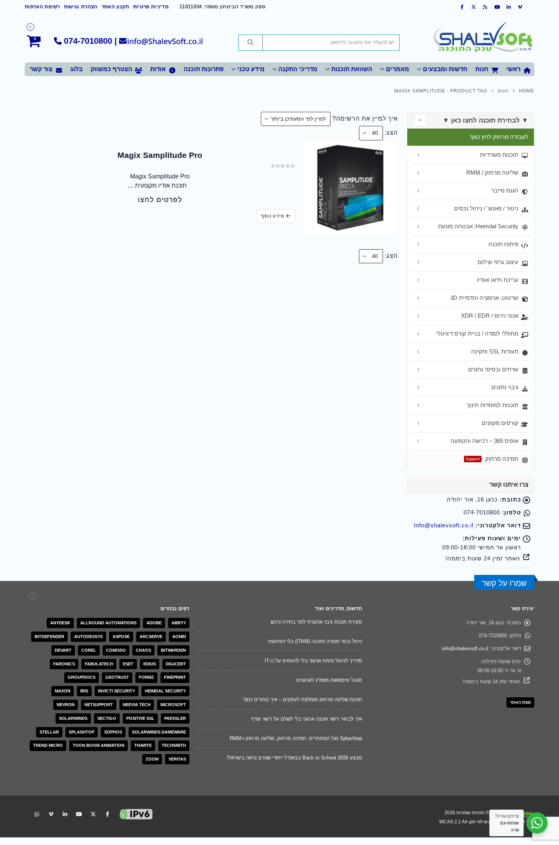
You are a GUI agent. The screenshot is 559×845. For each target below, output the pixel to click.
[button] (420, 120)
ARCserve (151, 636)
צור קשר (41, 69)
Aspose (121, 636)
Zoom (152, 759)
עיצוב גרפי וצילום (498, 262)
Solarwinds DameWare (159, 732)
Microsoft (173, 704)
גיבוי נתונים (504, 387)
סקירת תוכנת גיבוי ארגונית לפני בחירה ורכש (316, 622)
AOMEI (179, 636)
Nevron (66, 704)
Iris (84, 691)
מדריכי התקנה (298, 69)
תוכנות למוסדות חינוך (492, 405)
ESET (128, 664)
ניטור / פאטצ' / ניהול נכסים (486, 208)
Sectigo (106, 718)
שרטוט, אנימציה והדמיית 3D (484, 297)
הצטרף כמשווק (111, 69)
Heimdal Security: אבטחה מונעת (478, 226)
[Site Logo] (483, 38)
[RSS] (486, 7)
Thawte (143, 745)
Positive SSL (140, 718)
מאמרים (397, 69)
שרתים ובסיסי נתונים (493, 369)
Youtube (79, 814)
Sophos (113, 732)
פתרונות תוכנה (204, 69)
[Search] (250, 42)
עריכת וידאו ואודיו (497, 280)
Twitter (93, 814)
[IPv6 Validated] (136, 813)
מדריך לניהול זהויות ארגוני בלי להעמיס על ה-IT (313, 661)
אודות (158, 69)
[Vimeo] (520, 7)
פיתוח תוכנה (503, 244)
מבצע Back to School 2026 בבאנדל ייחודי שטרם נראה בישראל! (294, 758)
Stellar (49, 732)
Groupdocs (81, 677)
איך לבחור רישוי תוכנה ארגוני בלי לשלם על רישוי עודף (306, 719)
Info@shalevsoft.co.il (443, 525)
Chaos (143, 650)
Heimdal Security (165, 691)
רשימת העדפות (42, 7)
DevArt (63, 650)
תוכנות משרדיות (499, 154)
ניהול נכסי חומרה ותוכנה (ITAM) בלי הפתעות (315, 641)
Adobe (154, 623)
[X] (474, 7)
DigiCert (176, 664)
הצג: (391, 132)
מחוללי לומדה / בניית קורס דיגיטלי (477, 333)
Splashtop (81, 732)
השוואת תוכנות (351, 69)
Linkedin (65, 814)
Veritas (177, 759)
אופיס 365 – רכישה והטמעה (484, 441)
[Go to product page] (350, 188)
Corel (88, 650)
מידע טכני (251, 69)
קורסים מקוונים (500, 423)
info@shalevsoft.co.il (465, 648)
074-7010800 (88, 41)
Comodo (116, 650)
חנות (481, 69)
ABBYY (179, 623)
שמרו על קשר (504, 583)
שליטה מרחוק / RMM (492, 172)
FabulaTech (99, 664)
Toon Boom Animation (98, 745)
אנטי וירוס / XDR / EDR (489, 315)
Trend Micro (48, 745)
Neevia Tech (137, 704)
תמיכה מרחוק (491, 458)
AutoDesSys (88, 636)
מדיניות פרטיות (150, 7)
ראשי (513, 69)
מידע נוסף (272, 216)
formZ (146, 677)
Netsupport (98, 704)
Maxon (62, 691)
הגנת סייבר (504, 190)
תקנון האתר (115, 7)
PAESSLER (175, 718)
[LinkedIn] (509, 7)
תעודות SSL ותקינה (494, 351)
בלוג (76, 69)
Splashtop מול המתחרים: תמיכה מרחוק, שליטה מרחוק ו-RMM (296, 738)
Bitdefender (49, 636)
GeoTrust (117, 677)
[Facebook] (462, 7)
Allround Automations (108, 623)
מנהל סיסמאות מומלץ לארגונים (329, 680)
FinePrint (175, 677)
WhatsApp (37, 814)
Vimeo (51, 814)
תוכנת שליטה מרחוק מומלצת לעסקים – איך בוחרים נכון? (302, 699)
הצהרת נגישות (81, 7)
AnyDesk (60, 623)
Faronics (64, 664)
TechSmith (174, 745)
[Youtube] (497, 7)
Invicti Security (116, 691)
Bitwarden (173, 650)
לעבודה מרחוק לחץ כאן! (499, 137)
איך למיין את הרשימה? (365, 118)
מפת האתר (520, 702)
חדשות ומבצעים (445, 69)
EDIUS (149, 664)
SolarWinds (73, 718)
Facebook (107, 814)
